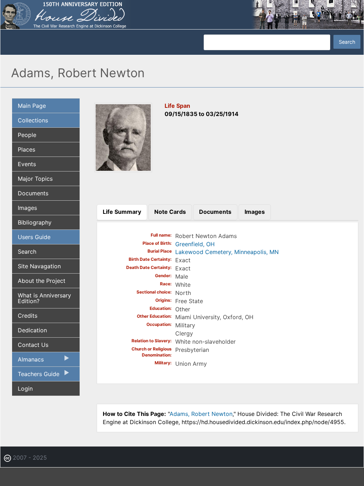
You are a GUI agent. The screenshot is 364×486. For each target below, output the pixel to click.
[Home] (182, 14)
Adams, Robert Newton (201, 413)
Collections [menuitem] (33, 120)
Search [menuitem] (27, 251)
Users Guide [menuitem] (34, 237)
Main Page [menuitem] (32, 105)
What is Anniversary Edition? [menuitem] (44, 298)
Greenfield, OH (195, 244)
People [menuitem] (27, 134)
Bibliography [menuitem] (35, 222)
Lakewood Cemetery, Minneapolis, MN (227, 251)
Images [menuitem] (27, 207)
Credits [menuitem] (27, 315)
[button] (123, 169)
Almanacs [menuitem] (28, 361)
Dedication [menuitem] (32, 330)
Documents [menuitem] (33, 193)
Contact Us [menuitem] (33, 344)
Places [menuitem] (26, 149)
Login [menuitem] (25, 388)
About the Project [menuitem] (41, 280)
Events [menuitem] (27, 164)
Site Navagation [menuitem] (39, 266)
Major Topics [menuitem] (35, 178)
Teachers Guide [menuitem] (35, 375)
